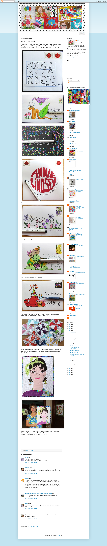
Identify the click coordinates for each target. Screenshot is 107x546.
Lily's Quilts (72, 255)
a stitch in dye (72, 318)
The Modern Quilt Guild (74, 132)
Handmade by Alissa (74, 227)
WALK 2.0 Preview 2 (80, 179)
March (71, 362)
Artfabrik (71, 293)
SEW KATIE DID (72, 143)
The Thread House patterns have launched (80, 258)
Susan (26, 503)
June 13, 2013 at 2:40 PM (31, 498)
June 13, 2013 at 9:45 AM (31, 462)
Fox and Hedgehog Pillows (74, 267)
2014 (70, 328)
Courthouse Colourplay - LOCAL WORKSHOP (80, 207)
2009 (70, 374)
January (72, 366)
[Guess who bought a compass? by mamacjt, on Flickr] (42, 200)
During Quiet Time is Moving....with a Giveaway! (80, 307)
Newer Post (24, 524)
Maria (26, 457)
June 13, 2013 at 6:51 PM (31, 518)
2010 (70, 372)
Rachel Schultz (72, 137)
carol (78, 40)
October (72, 336)
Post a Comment (27, 521)
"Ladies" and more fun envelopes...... (75, 348)
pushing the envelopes (74, 110)
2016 (70, 324)
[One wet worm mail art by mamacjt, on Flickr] (42, 123)
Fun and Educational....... (75, 350)
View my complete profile (73, 57)
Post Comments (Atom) (33, 526)
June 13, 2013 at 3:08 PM (31, 508)
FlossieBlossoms (73, 282)
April (71, 360)
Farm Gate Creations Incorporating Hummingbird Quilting (38, 493)
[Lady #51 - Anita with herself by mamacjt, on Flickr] (42, 428)
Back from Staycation (80, 272)
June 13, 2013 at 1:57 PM (31, 489)
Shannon (27, 467)
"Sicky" (71, 345)
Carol (26, 478)
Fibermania (71, 271)
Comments (71, 83)
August (71, 339)
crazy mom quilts (73, 216)
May (71, 358)
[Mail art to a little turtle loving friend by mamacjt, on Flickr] (42, 274)
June (71, 343)
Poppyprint (71, 205)
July (71, 341)
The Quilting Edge (73, 148)
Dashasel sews (72, 315)
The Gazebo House (73, 244)
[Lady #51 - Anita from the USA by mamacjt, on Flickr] (38, 397)
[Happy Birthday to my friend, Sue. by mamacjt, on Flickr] (42, 311)
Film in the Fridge (73, 200)
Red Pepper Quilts (73, 189)
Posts (70, 80)
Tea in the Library (79, 245)
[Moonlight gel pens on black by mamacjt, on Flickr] (42, 156)
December (72, 332)
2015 (70, 326)
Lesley (26, 513)
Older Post (59, 524)
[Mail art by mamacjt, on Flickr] (42, 236)
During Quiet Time (73, 304)
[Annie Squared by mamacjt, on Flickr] (42, 92)
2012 (70, 368)
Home (42, 524)
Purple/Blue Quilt (79, 122)
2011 (70, 370)
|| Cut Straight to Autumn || (74, 144)
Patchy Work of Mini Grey (75, 233)
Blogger (59, 535)
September (72, 338)
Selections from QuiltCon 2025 (75, 133)
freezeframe (72, 121)
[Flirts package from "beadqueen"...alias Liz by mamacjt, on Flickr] (42, 346)
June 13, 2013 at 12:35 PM (31, 473)
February (72, 364)
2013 (70, 330)
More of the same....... (74, 352)
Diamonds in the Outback (74, 201)
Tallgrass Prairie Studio (74, 178)
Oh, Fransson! (72, 266)
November (72, 334)
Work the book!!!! (79, 160)
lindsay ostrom (72, 159)
